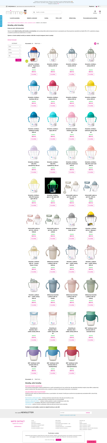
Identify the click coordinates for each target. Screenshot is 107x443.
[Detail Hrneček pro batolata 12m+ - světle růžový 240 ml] (52, 318)
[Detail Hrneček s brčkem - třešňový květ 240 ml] (71, 119)
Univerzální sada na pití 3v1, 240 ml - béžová (72, 197)
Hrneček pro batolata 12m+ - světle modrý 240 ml (34, 329)
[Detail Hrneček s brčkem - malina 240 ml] (52, 88)
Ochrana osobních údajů (37, 428)
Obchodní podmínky (36, 423)
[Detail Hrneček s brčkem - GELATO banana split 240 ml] (33, 186)
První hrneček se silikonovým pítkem (33, 397)
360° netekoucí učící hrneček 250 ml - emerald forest (91, 329)
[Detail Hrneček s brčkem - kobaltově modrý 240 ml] (33, 119)
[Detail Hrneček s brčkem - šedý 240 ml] (71, 219)
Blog (81, 422)
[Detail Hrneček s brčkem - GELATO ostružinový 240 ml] (33, 152)
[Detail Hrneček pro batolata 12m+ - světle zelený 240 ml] (71, 318)
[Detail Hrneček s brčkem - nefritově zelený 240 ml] (90, 119)
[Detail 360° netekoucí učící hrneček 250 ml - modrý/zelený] (52, 353)
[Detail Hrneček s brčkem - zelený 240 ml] (90, 54)
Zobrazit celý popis (12, 39)
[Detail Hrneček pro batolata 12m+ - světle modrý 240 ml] (33, 318)
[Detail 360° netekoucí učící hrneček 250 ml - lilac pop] (33, 353)
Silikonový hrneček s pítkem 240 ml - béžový (52, 263)
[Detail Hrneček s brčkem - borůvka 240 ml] (33, 88)
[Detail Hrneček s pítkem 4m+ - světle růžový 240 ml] (90, 252)
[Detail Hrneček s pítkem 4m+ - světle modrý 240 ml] (71, 252)
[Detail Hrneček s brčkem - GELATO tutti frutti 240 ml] (90, 152)
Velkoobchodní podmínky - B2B (62, 423)
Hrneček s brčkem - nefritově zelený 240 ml (91, 130)
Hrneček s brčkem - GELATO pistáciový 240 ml (72, 163)
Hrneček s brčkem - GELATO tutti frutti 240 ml (91, 163)
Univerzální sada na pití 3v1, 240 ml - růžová (34, 230)
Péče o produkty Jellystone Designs (89, 428)
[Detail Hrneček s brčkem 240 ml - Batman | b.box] (90, 219)
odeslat (88, 412)
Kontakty (33, 422)
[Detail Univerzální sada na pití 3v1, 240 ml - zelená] (52, 219)
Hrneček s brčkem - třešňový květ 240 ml (72, 130)
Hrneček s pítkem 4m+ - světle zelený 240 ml (34, 296)
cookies (34, 436)
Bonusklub (82, 420)
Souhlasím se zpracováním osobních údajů (67, 415)
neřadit (37, 46)
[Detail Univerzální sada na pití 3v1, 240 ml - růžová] (33, 219)
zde (53, 439)
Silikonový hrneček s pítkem (31, 399)
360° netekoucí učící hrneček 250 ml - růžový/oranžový (72, 364)
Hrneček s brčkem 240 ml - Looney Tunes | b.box (33, 263)
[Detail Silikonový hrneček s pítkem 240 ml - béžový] (52, 252)
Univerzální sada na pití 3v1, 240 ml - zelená (53, 230)
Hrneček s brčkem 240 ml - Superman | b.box (34, 65)
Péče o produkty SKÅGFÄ (86, 429)
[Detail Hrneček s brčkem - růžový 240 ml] (71, 88)
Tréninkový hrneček (29, 402)
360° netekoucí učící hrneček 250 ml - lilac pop (34, 364)
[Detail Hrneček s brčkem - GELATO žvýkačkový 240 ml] (52, 152)
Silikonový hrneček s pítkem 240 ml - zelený (90, 296)
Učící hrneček (28, 404)
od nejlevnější (38, 390)
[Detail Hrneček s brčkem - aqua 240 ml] (52, 119)
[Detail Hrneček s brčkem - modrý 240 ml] (71, 54)
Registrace (58, 422)
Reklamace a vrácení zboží (37, 425)
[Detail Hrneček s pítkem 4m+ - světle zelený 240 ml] (33, 285)
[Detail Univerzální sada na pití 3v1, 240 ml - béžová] (71, 186)
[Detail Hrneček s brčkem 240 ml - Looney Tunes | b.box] (33, 252)
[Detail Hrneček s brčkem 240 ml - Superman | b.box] (33, 54)
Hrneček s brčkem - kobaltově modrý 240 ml (34, 130)
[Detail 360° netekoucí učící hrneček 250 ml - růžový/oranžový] (71, 353)
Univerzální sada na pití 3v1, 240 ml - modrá (91, 197)
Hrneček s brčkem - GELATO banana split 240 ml (34, 197)
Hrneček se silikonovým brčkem (32, 401)
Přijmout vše (58, 439)
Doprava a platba (35, 426)
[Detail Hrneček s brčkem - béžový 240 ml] (52, 54)
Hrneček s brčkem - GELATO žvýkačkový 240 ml (53, 163)
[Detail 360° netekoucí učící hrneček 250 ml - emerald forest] (90, 318)
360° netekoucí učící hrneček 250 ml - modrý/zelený (53, 364)
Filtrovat (18, 60)
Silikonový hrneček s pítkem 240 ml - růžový (71, 296)
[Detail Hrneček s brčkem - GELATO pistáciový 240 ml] (71, 152)
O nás (32, 420)
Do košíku (33, 74)
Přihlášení (57, 420)
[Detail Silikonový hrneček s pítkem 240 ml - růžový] (71, 285)
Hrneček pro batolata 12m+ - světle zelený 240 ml (72, 329)
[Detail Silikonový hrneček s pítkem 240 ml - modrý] (52, 285)
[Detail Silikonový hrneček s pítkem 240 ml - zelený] (90, 285)
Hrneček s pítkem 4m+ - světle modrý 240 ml (72, 263)
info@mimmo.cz (17, 426)
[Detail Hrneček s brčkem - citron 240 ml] (90, 88)
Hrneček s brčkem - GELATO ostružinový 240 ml (34, 163)
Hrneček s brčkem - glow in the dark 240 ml (53, 197)
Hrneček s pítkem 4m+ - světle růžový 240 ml (91, 263)
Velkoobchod (58, 425)
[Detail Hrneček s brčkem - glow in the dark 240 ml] (52, 186)
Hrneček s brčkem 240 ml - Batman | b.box (91, 230)
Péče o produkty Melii (85, 426)
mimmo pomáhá (83, 423)
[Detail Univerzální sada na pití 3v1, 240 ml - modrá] (90, 186)
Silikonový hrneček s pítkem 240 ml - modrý (52, 296)
